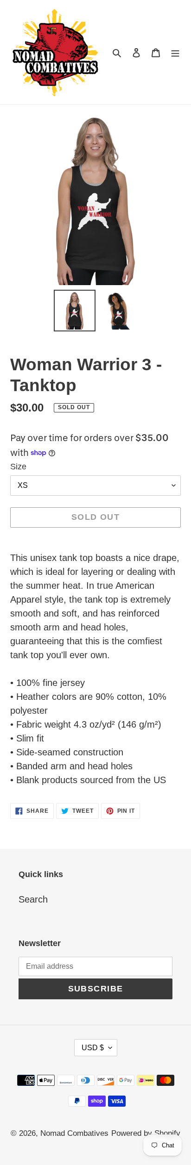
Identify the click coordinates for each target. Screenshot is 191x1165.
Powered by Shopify (145, 1133)
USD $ (93, 1048)
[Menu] (175, 51)
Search (33, 899)
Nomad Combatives (74, 1133)
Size (18, 466)
